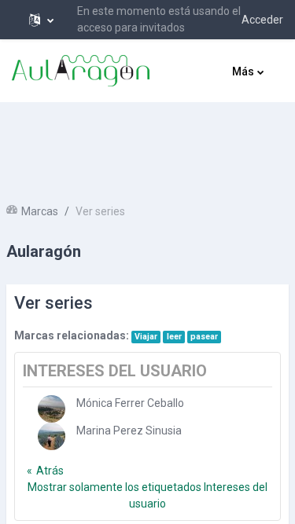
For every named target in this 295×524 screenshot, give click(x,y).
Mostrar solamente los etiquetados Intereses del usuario (147, 495)
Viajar (146, 337)
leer (174, 337)
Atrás (50, 470)
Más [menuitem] (243, 71)
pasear (204, 337)
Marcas (39, 211)
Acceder (262, 19)
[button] (41, 20)
